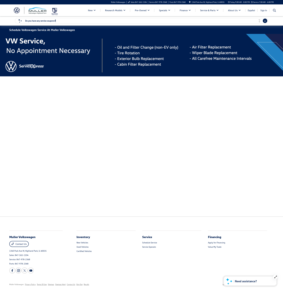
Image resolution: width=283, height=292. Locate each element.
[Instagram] (18, 270)
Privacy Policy (30, 284)
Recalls (86, 284)
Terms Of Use (42, 284)
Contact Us (21, 243)
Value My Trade (214, 247)
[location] (189, 2)
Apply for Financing (216, 242)
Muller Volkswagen (16, 284)
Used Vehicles (82, 247)
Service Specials (149, 247)
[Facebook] (12, 270)
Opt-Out (79, 284)
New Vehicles (82, 242)
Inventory (83, 237)
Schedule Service (149, 242)
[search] (274, 11)
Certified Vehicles (84, 251)
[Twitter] (25, 270)
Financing (214, 237)
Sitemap (51, 284)
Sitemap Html (60, 284)
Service (147, 237)
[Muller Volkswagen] (30, 10)
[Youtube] (31, 270)
